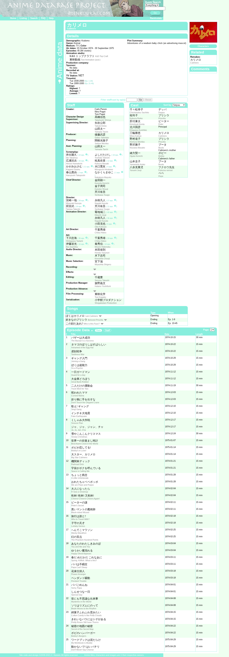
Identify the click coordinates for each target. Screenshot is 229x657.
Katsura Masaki (102, 163)
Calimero (162, 136)
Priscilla (162, 118)
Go (155, 13)
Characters (203, 46)
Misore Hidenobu (102, 247)
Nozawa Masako (137, 148)
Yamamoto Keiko (137, 164)
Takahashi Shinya (103, 120)
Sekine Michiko (102, 143)
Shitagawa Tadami (74, 241)
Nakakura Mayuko (103, 177)
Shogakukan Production (106, 303)
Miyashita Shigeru (103, 264)
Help (51, 18)
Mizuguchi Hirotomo (104, 169)
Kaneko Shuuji (101, 189)
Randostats (156, 18)
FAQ (43, 18)
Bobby (161, 156)
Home (13, 18)
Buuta (161, 148)
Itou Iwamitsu (72, 247)
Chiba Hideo (100, 233)
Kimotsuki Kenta (137, 124)
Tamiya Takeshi (73, 209)
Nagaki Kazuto (101, 203)
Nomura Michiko (137, 142)
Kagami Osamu (73, 169)
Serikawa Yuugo (102, 195)
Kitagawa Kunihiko (138, 130)
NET (81, 75)
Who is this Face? (92, 324)
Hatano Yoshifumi (103, 286)
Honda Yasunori (102, 253)
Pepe (160, 176)
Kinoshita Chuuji (102, 258)
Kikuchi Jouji (100, 215)
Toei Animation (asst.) (90, 60)
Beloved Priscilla (95, 320)
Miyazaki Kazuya (73, 203)
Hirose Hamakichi (74, 163)
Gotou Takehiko (102, 138)
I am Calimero (91, 316)
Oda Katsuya (100, 227)
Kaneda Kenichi (102, 183)
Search (34, 18)
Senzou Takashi (102, 280)
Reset (148, 99)
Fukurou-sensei (165, 170)
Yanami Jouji (135, 170)
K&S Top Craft (101, 56)
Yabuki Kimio (101, 126)
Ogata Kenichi (136, 156)
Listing (23, 18)
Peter (160, 124)
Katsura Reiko (136, 118)
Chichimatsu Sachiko (139, 112)
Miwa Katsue (135, 136)
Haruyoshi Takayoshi (75, 175)
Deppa (161, 112)
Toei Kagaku (100, 297)
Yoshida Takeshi (102, 158)
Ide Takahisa (72, 158)
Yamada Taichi (101, 132)
